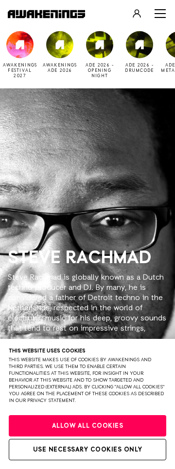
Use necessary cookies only (87, 450)
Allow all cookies (87, 426)
